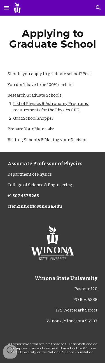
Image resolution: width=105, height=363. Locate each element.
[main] (52, 38)
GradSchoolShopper (33, 118)
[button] (6, 7)
